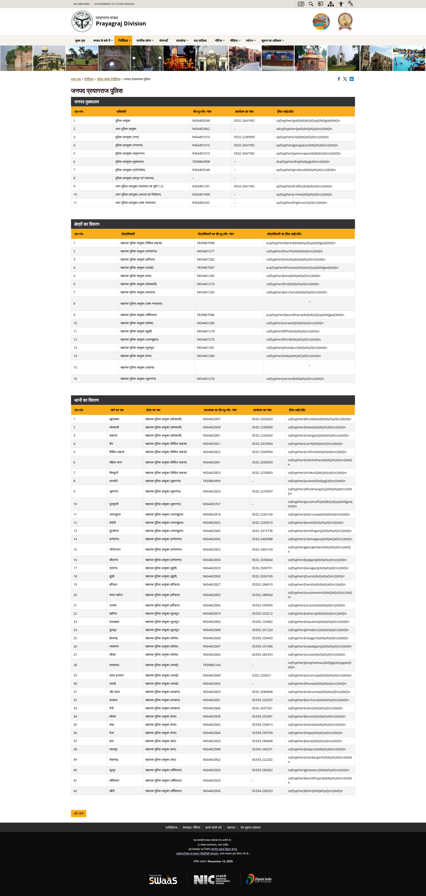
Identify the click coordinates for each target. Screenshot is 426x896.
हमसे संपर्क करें (213, 827)
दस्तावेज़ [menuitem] (180, 40)
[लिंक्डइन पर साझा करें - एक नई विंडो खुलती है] (352, 79)
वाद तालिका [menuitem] (200, 40)
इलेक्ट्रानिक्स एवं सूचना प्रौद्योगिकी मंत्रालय (197, 853)
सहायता (231, 827)
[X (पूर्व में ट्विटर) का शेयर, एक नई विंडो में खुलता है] (345, 79)
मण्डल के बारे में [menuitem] (101, 40)
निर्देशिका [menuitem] (123, 40)
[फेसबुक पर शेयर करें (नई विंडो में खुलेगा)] (339, 79)
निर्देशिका (89, 79)
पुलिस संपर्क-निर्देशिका (108, 79)
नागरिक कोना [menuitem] (143, 40)
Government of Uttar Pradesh (114, 4)
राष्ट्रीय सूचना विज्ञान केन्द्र (224, 849)
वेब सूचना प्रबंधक (250, 827)
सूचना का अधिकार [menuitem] (271, 40)
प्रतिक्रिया (172, 827)
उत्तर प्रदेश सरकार (81, 4)
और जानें (78, 813)
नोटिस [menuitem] (218, 40)
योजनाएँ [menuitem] (163, 40)
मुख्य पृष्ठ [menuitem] (80, 40)
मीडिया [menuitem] (234, 40)
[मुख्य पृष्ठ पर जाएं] (300, 4)
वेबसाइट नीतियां (191, 827)
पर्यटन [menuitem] (249, 40)
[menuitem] (311, 4)
